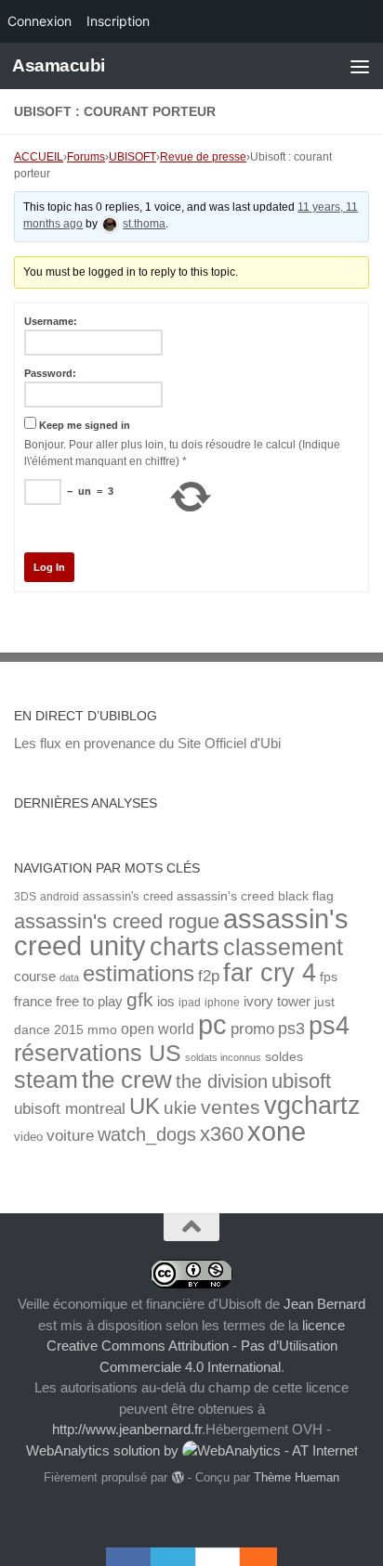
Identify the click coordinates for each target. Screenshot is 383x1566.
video (28, 1137)
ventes (230, 1107)
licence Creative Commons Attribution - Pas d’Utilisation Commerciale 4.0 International (196, 1346)
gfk (139, 999)
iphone (222, 1002)
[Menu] (360, 66)
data (69, 977)
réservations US (97, 1053)
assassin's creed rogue (116, 921)
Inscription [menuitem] (118, 21)
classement (283, 947)
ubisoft (301, 1081)
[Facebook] (128, 1556)
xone (276, 1131)
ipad (189, 1002)
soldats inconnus (223, 1057)
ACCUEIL (38, 156)
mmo (102, 1030)
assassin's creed (128, 896)
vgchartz (312, 1105)
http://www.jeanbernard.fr (127, 1429)
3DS (25, 896)
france (33, 1001)
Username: (50, 321)
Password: (50, 373)
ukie (180, 1107)
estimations (138, 974)
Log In (49, 567)
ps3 (291, 1028)
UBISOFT (132, 156)
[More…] (249, 1556)
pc (212, 1025)
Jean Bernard (324, 1304)
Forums (86, 156)
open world (157, 1028)
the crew (127, 1080)
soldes (284, 1057)
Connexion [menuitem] (39, 21)
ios (166, 1001)
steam (46, 1080)
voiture (70, 1135)
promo (252, 1029)
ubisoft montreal (69, 1109)
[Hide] (267, 1556)
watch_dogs (147, 1134)
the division (222, 1081)
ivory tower (277, 1001)
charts (184, 946)
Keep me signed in (84, 425)
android (59, 896)
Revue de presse (203, 156)
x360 (222, 1133)
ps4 (329, 1025)
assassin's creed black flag (255, 896)
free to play (89, 1001)
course (35, 976)
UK (144, 1106)
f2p (208, 976)
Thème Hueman (296, 1477)
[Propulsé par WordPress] (177, 1477)
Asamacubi (58, 65)
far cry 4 (269, 973)
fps (328, 977)
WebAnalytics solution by (104, 1450)
